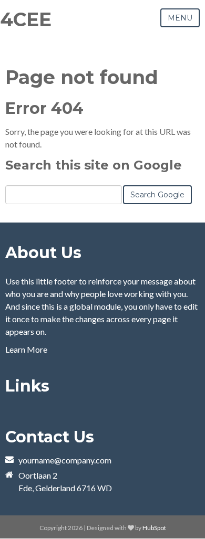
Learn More (26, 349)
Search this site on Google (93, 165)
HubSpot (154, 528)
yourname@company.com (64, 460)
